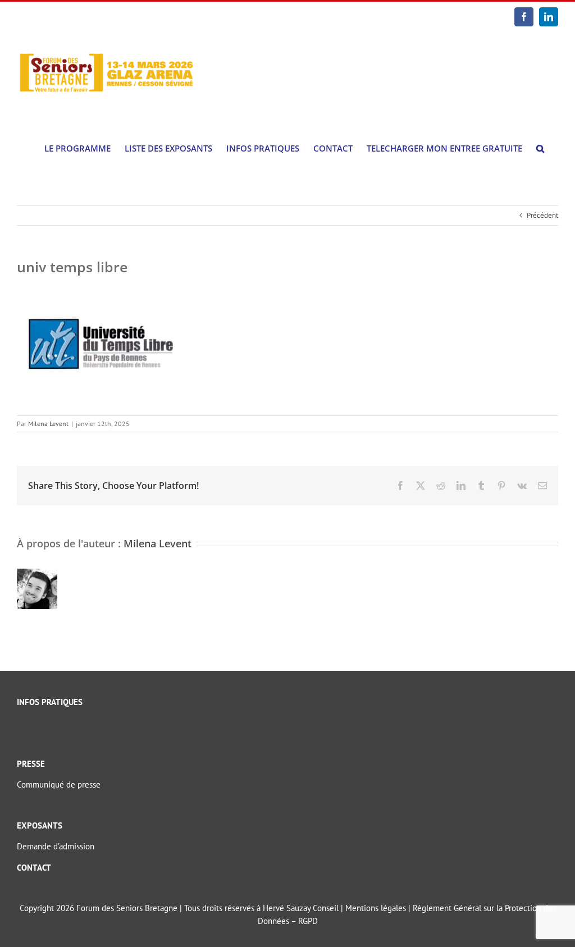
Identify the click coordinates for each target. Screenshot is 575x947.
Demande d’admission (55, 846)
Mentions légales (375, 908)
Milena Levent (48, 423)
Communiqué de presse (59, 784)
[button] (540, 148)
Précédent (542, 215)
